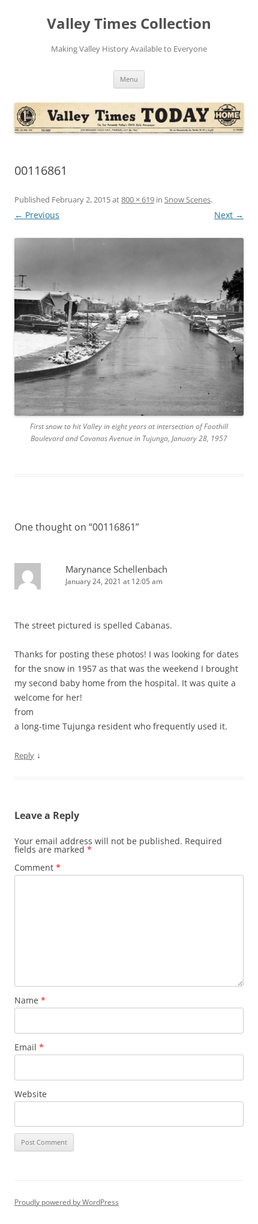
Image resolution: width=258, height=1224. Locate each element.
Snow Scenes (187, 199)
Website (30, 1094)
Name (30, 1000)
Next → (229, 215)
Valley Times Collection (129, 23)
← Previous (36, 215)
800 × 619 (137, 199)
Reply (24, 755)
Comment (37, 867)
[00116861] (129, 327)
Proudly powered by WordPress (66, 1202)
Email (29, 1047)
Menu (129, 79)
